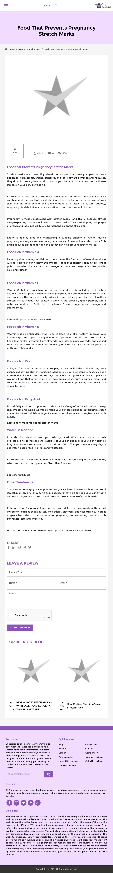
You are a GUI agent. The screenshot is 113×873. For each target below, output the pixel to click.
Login (47, 5)
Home (12, 49)
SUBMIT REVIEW (20, 627)
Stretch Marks (33, 49)
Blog (20, 49)
